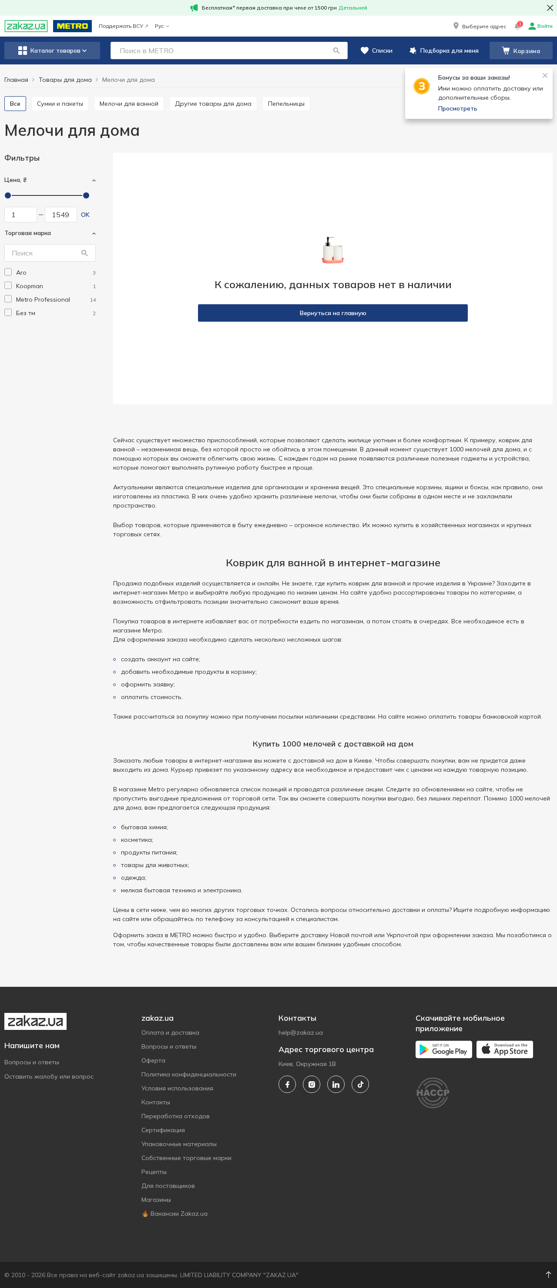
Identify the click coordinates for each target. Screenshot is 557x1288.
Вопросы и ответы (31, 1062)
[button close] (550, 8)
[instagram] (311, 1084)
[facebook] (287, 1084)
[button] (479, 26)
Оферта (153, 1060)
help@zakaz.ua (300, 1032)
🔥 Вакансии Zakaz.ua (174, 1213)
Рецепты (154, 1172)
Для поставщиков (168, 1186)
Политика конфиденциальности (188, 1074)
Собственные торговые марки (186, 1158)
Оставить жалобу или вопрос (49, 1076)
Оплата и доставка (170, 1032)
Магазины (156, 1200)
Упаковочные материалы (179, 1144)
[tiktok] (360, 1084)
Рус (159, 26)
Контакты (155, 1102)
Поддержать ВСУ (121, 26)
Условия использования (177, 1088)
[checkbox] (8, 272)
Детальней (353, 7)
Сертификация (163, 1130)
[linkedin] (336, 1084)
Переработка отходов (175, 1116)
